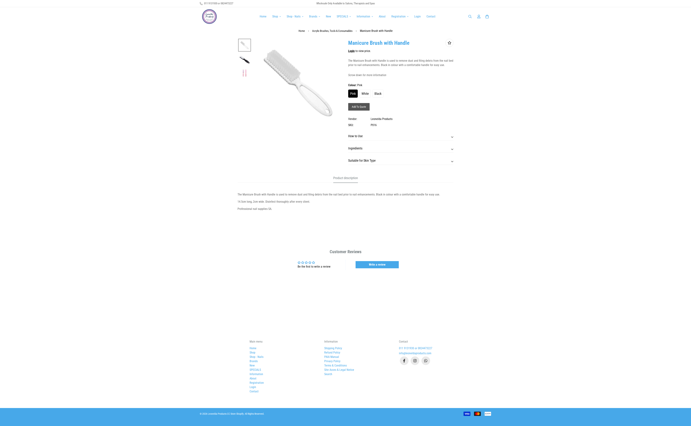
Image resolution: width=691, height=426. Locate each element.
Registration (398, 16)
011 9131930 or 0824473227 (415, 348)
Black (377, 93)
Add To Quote (359, 106)
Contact (430, 16)
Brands (313, 16)
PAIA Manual (331, 357)
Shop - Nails (294, 16)
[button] (486, 16)
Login (417, 16)
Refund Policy (332, 352)
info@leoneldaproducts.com (415, 353)
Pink (353, 93)
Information (363, 16)
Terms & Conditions (335, 365)
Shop (275, 16)
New (328, 16)
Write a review (377, 264)
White (365, 93)
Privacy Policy (332, 361)
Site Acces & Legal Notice (339, 370)
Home (263, 16)
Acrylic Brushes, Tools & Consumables (332, 31)
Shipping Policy (333, 348)
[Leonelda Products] (209, 16)
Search (328, 374)
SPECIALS (342, 16)
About (382, 16)
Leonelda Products (381, 119)
